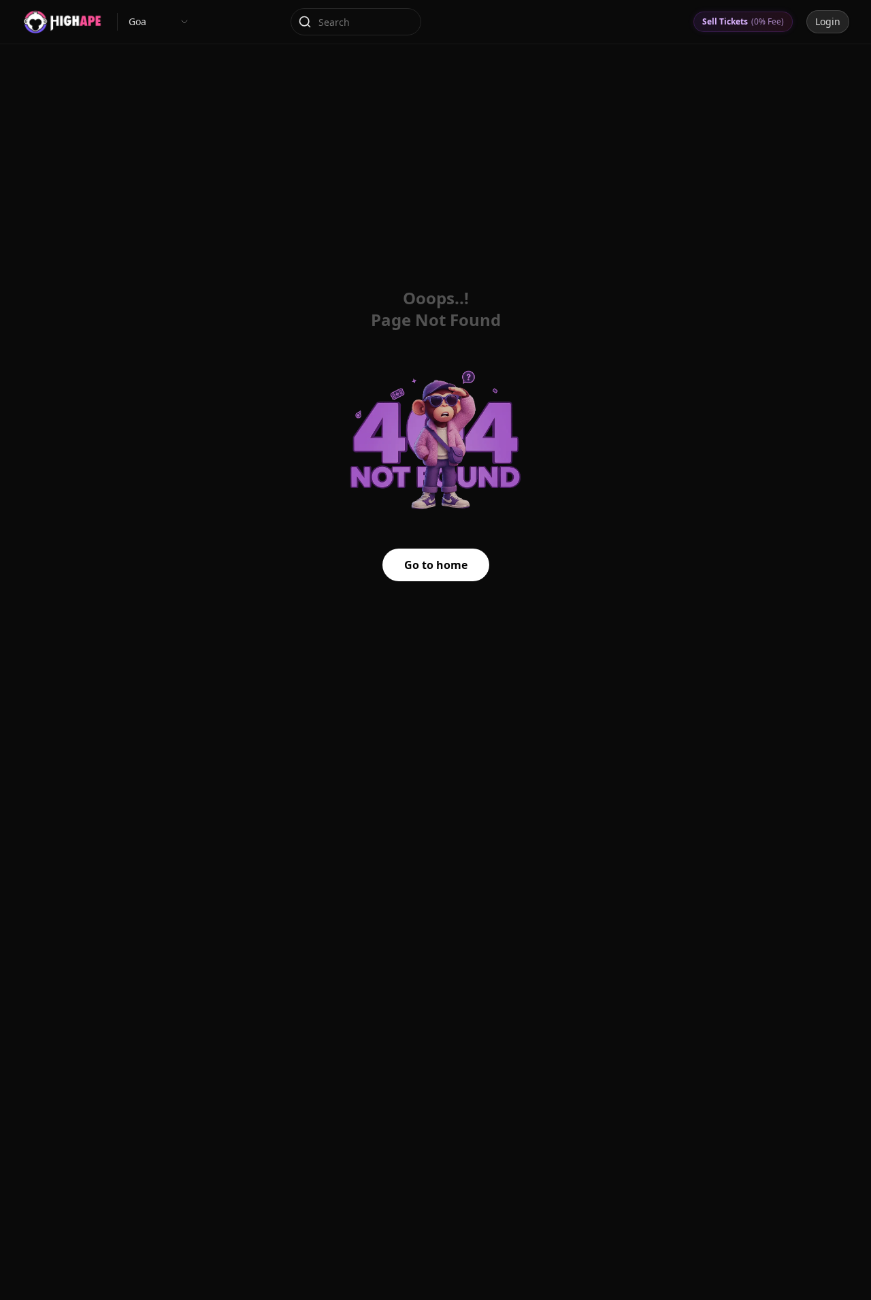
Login (827, 21)
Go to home (435, 564)
